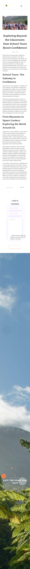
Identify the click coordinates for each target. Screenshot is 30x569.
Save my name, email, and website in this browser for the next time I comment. (18, 237)
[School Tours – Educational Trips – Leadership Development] (6, 5)
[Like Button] (21, 187)
